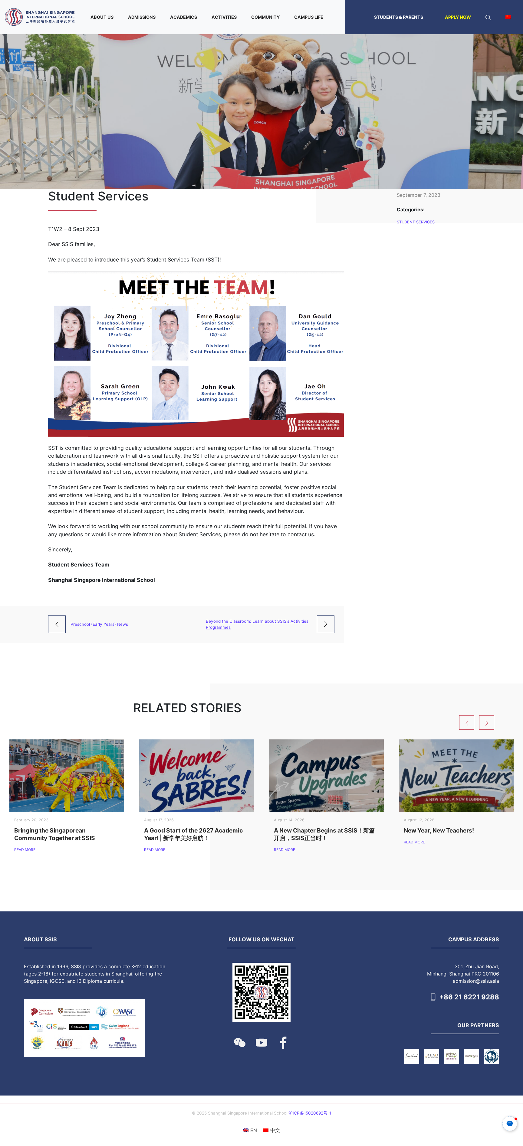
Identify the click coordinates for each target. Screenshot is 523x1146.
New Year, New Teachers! (439, 830)
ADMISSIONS (142, 17)
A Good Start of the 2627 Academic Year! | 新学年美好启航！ (193, 834)
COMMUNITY (265, 17)
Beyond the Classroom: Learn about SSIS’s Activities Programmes (257, 624)
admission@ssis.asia (476, 981)
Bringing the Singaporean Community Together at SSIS (54, 834)
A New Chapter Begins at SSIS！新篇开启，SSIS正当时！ (324, 834)
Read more (24, 849)
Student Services (416, 222)
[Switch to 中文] (508, 17)
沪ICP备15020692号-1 (309, 1113)
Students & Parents (398, 17)
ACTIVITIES (224, 17)
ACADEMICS (183, 17)
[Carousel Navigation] (488, 722)
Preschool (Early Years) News (99, 624)
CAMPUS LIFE (308, 17)
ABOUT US (101, 17)
